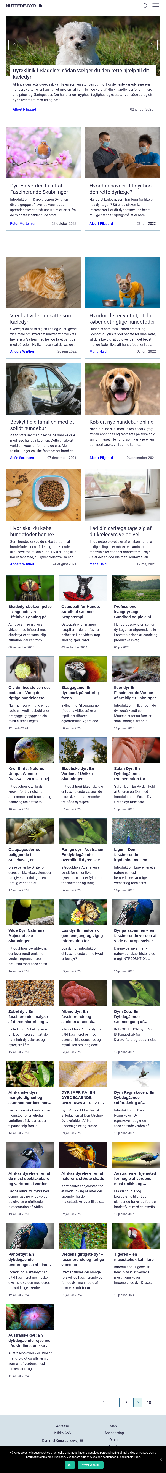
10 (149, 1402)
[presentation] (12, 45)
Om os (114, 1440)
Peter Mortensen (23, 223)
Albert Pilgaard (24, 109)
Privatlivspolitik (90, 1465)
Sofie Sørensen (22, 458)
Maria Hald (98, 351)
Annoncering (114, 1433)
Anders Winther (22, 351)
